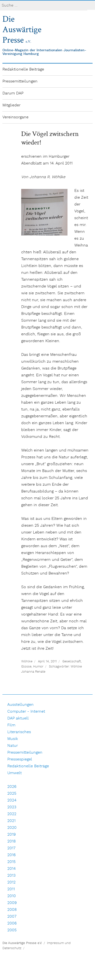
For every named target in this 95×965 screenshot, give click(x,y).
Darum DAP (12, 93)
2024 (11, 800)
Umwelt (14, 773)
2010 (11, 896)
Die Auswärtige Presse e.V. (22, 943)
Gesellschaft (71, 661)
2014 (11, 868)
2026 (11, 786)
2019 (11, 834)
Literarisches (19, 732)
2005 (12, 930)
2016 (11, 855)
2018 (11, 841)
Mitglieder (11, 105)
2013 (11, 875)
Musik (12, 738)
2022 (11, 814)
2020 (12, 827)
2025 (11, 793)
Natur (12, 745)
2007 (12, 916)
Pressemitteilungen (20, 81)
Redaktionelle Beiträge (23, 69)
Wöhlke (26, 661)
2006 (12, 923)
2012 (11, 882)
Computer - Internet (26, 711)
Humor (38, 667)
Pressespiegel (19, 759)
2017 (11, 848)
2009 (12, 902)
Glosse (26, 667)
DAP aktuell (18, 718)
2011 (11, 889)
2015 (11, 861)
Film (11, 725)
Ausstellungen (20, 704)
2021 (11, 820)
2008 (12, 909)
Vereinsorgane (15, 117)
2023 (11, 807)
